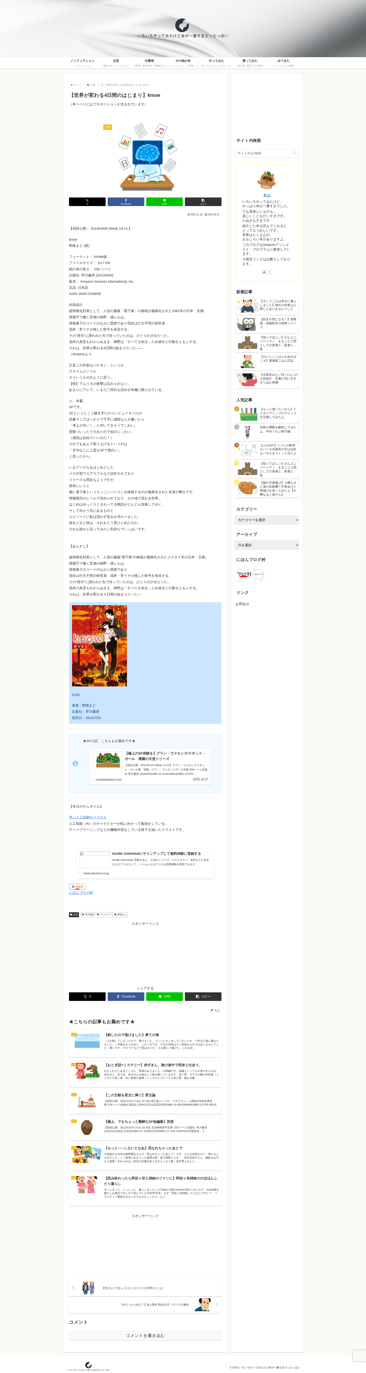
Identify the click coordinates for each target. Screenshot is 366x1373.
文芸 (75, 914)
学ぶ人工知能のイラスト (88, 817)
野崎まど (122, 914)
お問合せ (242, 604)
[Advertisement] (145, 953)
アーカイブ (105, 914)
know (76, 694)
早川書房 (89, 914)
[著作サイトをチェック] (264, 272)
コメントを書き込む (145, 1335)
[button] (203, 201)
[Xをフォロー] (269, 272)
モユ (267, 195)
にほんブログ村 (81, 893)
